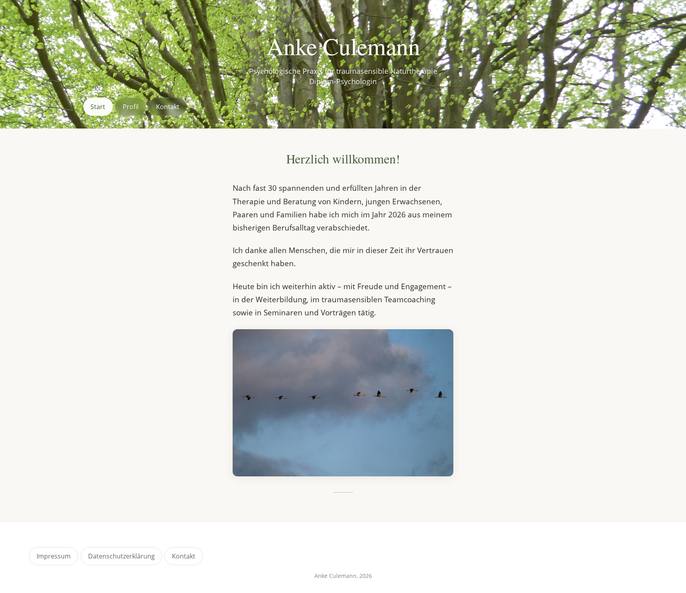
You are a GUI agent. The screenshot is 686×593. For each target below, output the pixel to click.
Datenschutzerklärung (121, 556)
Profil (131, 106)
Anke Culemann (343, 46)
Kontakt (167, 106)
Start (98, 106)
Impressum (54, 556)
